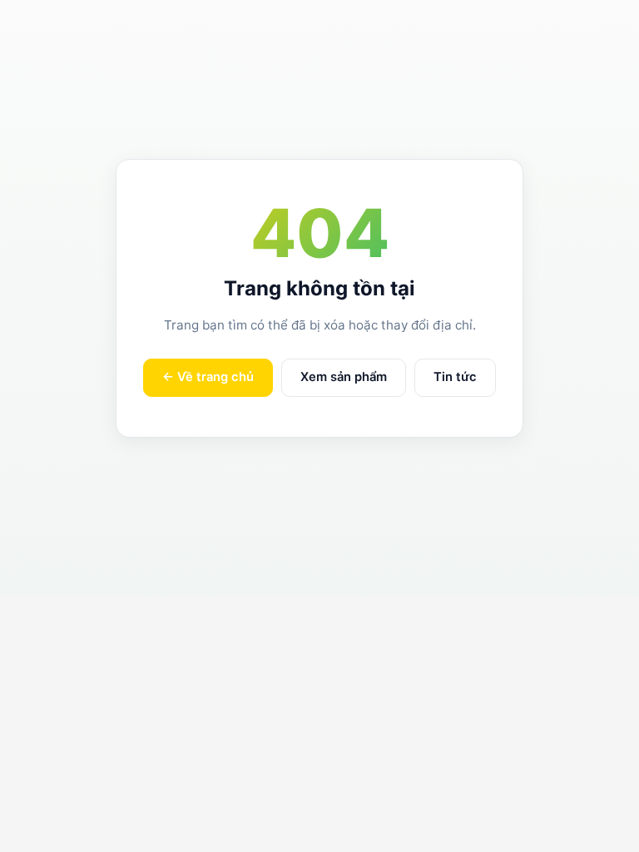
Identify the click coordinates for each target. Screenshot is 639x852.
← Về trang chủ (208, 376)
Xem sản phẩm (343, 376)
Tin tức (455, 376)
